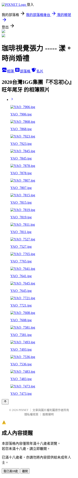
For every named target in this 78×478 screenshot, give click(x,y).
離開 (25, 471)
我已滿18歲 (10, 471)
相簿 (11, 71)
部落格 (25, 71)
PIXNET (23, 410)
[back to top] (5, 401)
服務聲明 (48, 414)
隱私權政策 (31, 414)
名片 (39, 71)
